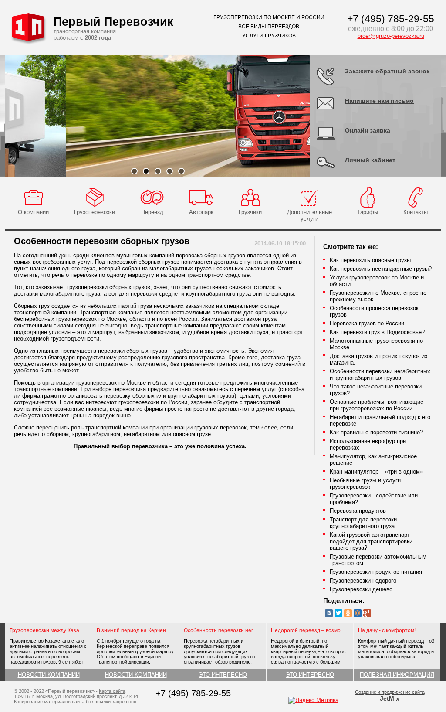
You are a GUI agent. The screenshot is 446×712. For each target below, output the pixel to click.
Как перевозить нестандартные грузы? (381, 269)
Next (323, 115)
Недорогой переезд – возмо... (308, 630)
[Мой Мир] (358, 613)
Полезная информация (397, 674)
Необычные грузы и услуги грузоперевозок (365, 483)
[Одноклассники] (348, 613)
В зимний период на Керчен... (133, 630)
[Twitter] (338, 613)
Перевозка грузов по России (367, 323)
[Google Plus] (367, 613)
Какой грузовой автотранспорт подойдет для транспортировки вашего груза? (371, 541)
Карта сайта (112, 691)
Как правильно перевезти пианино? (376, 432)
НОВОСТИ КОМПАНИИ (49, 674)
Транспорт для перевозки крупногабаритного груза (363, 522)
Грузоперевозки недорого (363, 580)
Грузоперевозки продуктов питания (376, 572)
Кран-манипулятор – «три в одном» (376, 471)
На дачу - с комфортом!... (388, 630)
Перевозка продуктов (358, 511)
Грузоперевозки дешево (361, 589)
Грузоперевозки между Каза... (46, 630)
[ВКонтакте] (329, 613)
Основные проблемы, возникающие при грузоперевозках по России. (376, 405)
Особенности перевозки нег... (220, 630)
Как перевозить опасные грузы (370, 260)
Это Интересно (223, 674)
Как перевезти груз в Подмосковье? (377, 332)
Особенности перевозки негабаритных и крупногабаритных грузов (380, 374)
